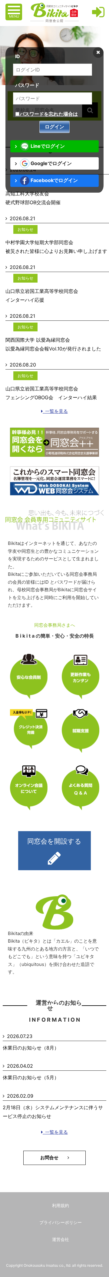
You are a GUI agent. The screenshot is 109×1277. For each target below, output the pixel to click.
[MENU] (14, 7)
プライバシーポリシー (60, 1222)
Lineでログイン (47, 146)
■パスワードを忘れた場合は (46, 114)
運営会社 (60, 1239)
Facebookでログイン (53, 180)
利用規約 (60, 1205)
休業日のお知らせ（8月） (31, 1048)
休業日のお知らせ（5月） (31, 1077)
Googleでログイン (50, 163)
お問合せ (54, 1159)
